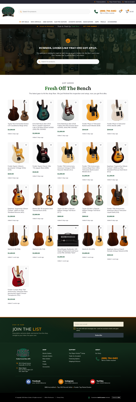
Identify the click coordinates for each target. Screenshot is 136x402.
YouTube (100, 381)
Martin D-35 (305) (88, 249)
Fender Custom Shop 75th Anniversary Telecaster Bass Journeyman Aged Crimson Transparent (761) (18, 292)
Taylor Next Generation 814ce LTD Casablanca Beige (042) (18, 124)
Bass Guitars (88, 22)
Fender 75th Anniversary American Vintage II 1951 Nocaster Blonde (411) (66, 168)
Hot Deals (25, 22)
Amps (97, 22)
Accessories (112, 22)
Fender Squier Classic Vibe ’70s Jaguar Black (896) (42, 167)
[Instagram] (60, 381)
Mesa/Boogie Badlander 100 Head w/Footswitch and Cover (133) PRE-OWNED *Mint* (67, 251)
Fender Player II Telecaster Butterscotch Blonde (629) (91, 124)
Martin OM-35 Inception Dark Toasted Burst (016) (43, 209)
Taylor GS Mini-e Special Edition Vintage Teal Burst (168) (91, 210)
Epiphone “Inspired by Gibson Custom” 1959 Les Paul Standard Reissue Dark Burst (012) (117, 169)
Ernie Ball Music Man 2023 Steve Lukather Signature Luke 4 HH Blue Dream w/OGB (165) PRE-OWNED (43, 126)
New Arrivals (36, 22)
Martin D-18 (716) (39, 249)
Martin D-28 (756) (14, 249)
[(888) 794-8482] (96, 11)
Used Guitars (48, 22)
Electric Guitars (60, 22)
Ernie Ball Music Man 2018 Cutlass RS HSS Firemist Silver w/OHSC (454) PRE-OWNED (67, 125)
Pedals (103, 22)
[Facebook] (28, 381)
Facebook (36, 381)
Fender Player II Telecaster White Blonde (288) (116, 124)
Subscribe (98, 335)
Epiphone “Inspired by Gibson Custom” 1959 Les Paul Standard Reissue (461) (18, 210)
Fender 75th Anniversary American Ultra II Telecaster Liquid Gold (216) (116, 210)
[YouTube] (92, 381)
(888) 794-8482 (108, 10)
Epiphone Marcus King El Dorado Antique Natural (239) (117, 250)
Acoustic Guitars (75, 22)
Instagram (69, 381)
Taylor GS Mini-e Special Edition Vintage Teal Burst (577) (66, 210)
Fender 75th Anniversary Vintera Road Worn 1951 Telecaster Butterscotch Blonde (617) (91, 169)
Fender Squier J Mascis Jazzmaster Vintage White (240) (17, 168)
